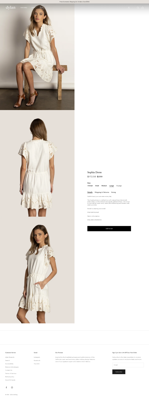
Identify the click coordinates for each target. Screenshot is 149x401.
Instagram (37, 357)
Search (7, 360)
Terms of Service (10, 373)
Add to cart (109, 229)
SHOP (33, 7)
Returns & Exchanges (12, 367)
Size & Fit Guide (10, 380)
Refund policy (9, 377)
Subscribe (119, 372)
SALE (41, 7)
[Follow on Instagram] (12, 387)
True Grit (36, 364)
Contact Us (8, 370)
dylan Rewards (9, 357)
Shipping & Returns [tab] (102, 192)
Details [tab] (90, 192)
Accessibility (9, 364)
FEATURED (24, 7)
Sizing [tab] (113, 192)
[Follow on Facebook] (6, 387)
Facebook (37, 360)
